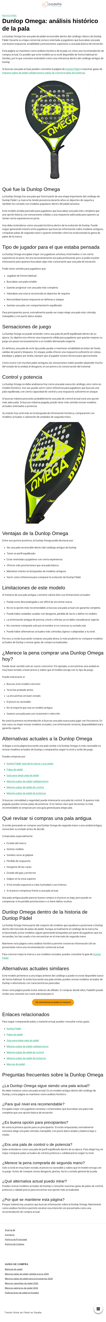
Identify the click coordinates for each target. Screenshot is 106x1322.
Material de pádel (13, 1269)
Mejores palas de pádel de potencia (26, 793)
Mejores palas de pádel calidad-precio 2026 (27, 1274)
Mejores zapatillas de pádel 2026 (21, 1283)
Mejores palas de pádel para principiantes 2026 (29, 1279)
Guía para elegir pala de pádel (23, 775)
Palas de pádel (15, 769)
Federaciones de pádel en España (22, 1293)
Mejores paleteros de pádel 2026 (21, 1288)
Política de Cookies (14, 1244)
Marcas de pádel (16, 1064)
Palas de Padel (9, 15)
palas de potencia (75, 72)
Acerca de (10, 1230)
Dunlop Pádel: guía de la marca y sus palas (30, 763)
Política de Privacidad (16, 1239)
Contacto (9, 1235)
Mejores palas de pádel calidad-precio (27, 781)
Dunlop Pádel (72, 69)
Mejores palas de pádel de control (25, 787)
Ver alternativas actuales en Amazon (53, 1002)
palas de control (54, 72)
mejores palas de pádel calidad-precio (23, 72)
